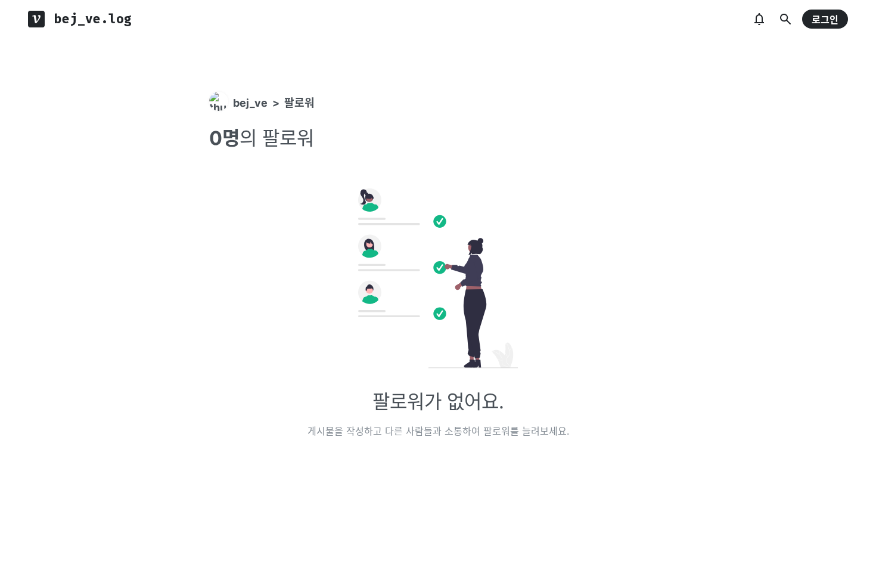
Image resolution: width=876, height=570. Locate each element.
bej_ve (250, 103)
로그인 (825, 20)
